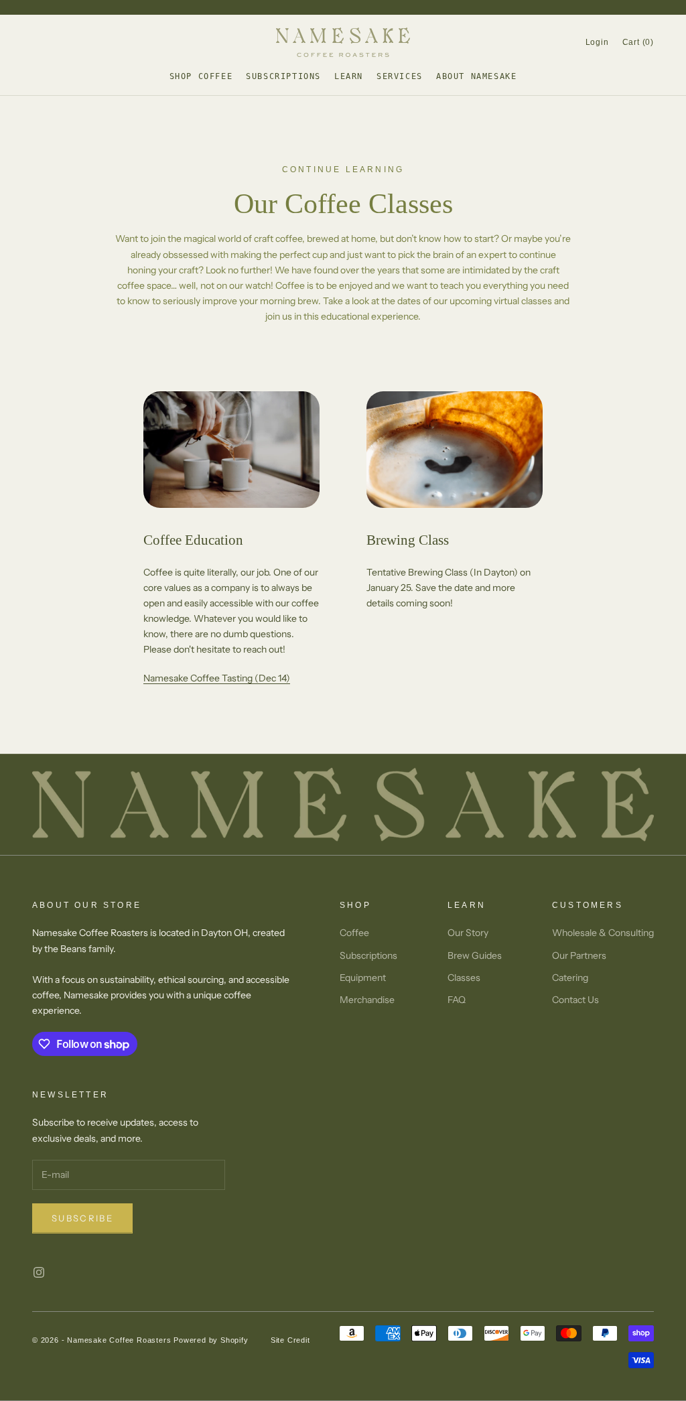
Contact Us (575, 1000)
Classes (464, 978)
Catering (570, 978)
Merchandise (367, 1000)
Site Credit (290, 1340)
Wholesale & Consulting (603, 933)
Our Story (468, 933)
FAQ (457, 1000)
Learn (348, 76)
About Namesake (476, 76)
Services (399, 76)
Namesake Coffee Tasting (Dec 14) (216, 678)
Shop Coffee (201, 76)
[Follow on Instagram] (39, 1272)
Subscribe (82, 1218)
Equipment (363, 978)
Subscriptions (283, 76)
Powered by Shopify (211, 1340)
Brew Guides (475, 955)
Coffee (354, 933)
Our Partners (579, 955)
